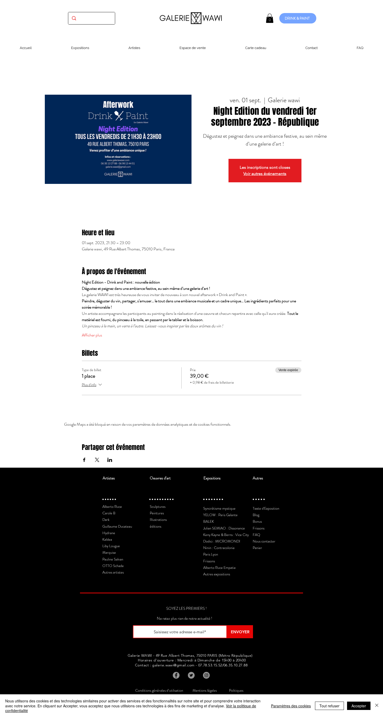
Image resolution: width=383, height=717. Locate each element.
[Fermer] (377, 705)
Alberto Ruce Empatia (219, 567)
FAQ (256, 534)
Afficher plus (92, 335)
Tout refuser (329, 705)
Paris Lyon (210, 554)
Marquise (109, 552)
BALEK (208, 521)
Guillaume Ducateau (117, 526)
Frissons (209, 561)
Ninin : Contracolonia (218, 547)
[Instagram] (206, 675)
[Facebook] (176, 675)
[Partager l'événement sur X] (97, 460)
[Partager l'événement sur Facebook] (84, 460)
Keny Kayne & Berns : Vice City (226, 534)
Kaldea (107, 539)
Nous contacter (264, 541)
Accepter (358, 705)
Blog (256, 514)
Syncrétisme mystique (219, 508)
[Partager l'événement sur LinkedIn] (109, 460)
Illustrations (158, 519)
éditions (155, 526)
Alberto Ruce (112, 506)
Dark (105, 519)
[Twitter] (191, 675)
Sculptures (157, 506)
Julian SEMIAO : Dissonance (224, 528)
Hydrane (108, 532)
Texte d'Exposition (266, 508)
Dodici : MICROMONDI (221, 541)
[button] (270, 18)
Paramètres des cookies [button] (291, 705)
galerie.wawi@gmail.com (173, 665)
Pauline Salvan (112, 559)
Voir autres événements (264, 173)
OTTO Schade (113, 565)
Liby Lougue (111, 546)
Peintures (157, 513)
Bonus (257, 521)
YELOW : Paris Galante (220, 514)
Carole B (108, 513)
